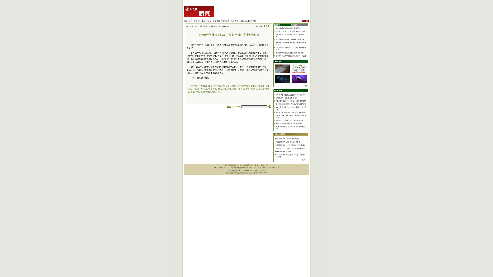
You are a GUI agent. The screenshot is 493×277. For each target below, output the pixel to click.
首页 (186, 21)
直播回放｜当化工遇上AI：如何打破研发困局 (291, 104)
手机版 (306, 19)
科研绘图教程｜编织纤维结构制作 (287, 139)
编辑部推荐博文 (281, 134)
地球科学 (228, 19)
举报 (256, 165)
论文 (223, 21)
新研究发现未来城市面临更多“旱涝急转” (289, 124)
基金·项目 (216, 21)
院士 (200, 21)
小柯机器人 (243, 21)
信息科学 (220, 19)
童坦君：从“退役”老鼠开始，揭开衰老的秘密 (291, 112)
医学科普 (252, 21)
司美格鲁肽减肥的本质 (284, 151)
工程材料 (211, 19)
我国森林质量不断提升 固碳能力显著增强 (290, 53)
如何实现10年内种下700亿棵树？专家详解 (290, 39)
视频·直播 (234, 21)
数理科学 (236, 19)
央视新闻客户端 (205, 26)
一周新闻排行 (279, 90)
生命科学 (187, 19)
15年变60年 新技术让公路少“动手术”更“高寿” (291, 95)
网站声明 (235, 165)
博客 (195, 21)
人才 (205, 21)
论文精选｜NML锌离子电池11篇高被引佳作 (291, 148)
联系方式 (250, 165)
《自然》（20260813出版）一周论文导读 (289, 120)
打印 (229, 107)
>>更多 (305, 86)
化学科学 (203, 19)
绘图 (227, 21)
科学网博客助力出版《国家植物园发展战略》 (291, 145)
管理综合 (244, 19)
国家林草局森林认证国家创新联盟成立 (289, 28)
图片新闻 (278, 61)
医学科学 (195, 19)
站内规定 (299, 19)
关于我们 (228, 165)
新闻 (190, 21)
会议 (209, 21)
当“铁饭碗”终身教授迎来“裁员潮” (287, 98)
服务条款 (243, 165)
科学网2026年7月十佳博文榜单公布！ (289, 142)
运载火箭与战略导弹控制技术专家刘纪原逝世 (291, 101)
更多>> (304, 160)
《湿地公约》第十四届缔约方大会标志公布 (290, 31)
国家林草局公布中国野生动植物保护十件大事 (291, 56)
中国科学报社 (264, 165)
